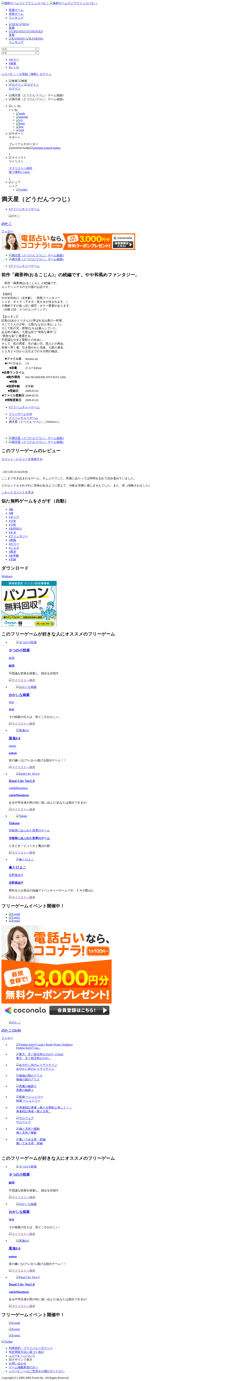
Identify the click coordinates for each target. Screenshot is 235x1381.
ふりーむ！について (22, 1355)
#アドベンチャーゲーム (24, 209)
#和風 (12, 540)
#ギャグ (14, 517)
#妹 (11, 509)
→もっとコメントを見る (17, 492)
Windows (6, 576)
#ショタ (14, 547)
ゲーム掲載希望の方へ (23, 1367)
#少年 (12, 524)
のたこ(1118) (11, 1030)
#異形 (12, 551)
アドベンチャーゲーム (23, 417)
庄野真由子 (16, 875)
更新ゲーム (16, 13)
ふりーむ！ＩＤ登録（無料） (20, 74)
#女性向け (15, 528)
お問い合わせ (17, 1363)
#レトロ (14, 67)
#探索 (12, 63)
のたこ (6, 224)
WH (11, 702)
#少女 (12, 520)
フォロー (7, 231)
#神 (11, 513)
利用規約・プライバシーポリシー (31, 1348)
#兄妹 (12, 559)
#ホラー (14, 59)
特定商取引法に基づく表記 (26, 1351)
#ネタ (12, 532)
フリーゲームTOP (20, 414)
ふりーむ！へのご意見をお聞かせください (37, 1371)
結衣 (12, 657)
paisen (12, 745)
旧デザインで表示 (20, 1359)
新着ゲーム (16, 10)
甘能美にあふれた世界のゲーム (29, 830)
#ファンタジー (18, 536)
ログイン (45, 74)
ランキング (16, 17)
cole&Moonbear (18, 788)
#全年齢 (14, 555)
